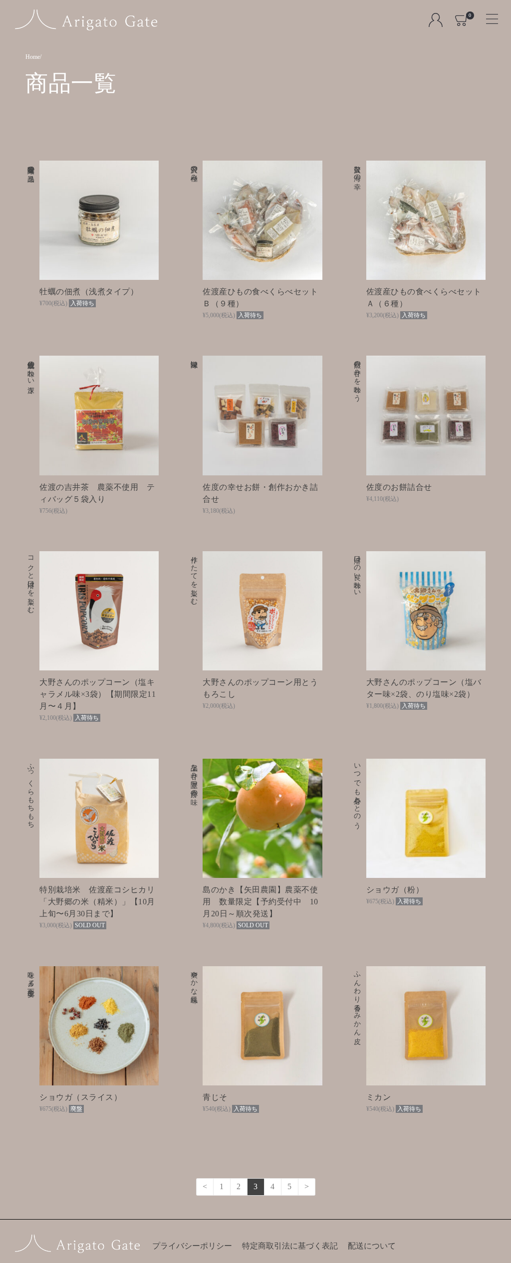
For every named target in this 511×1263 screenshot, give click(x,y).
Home (32, 56)
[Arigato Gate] (86, 19)
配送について (372, 1246)
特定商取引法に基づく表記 (290, 1246)
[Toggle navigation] (488, 15)
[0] (462, 19)
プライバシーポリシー (192, 1246)
